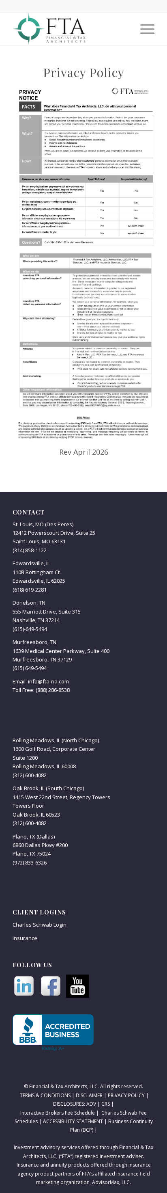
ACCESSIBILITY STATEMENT (72, 1121)
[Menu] (143, 29)
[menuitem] (143, 29)
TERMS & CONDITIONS (45, 1095)
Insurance (25, 938)
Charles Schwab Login (39, 924)
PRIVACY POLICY (126, 1095)
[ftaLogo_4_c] (69, 29)
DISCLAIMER (89, 1095)
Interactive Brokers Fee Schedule (57, 1112)
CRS (105, 1103)
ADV (91, 1103)
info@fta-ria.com (48, 681)
